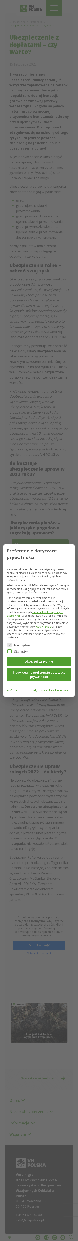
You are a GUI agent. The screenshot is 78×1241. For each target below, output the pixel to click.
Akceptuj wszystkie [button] (39, 661)
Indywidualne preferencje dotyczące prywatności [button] (39, 674)
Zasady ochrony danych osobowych (49, 690)
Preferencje (14, 690)
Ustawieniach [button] (44, 626)
